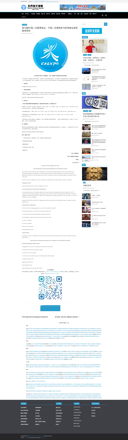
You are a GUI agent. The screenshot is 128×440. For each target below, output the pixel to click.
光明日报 (45, 376)
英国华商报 (98, 355)
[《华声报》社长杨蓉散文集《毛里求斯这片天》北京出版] (86, 87)
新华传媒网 (41, 353)
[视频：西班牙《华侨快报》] (86, 134)
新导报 (50, 359)
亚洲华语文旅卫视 (59, 386)
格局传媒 (32, 365)
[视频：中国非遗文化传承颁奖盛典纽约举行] (86, 151)
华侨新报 (74, 328)
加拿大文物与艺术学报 (45, 330)
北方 (99, 351)
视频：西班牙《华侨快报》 (97, 133)
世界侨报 (68, 372)
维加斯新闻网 (53, 332)
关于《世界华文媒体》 (96, 407)
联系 (90, 13)
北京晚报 (88, 397)
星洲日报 (56, 376)
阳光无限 (36, 396)
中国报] (35, 376)
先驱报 (46, 365)
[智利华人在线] (59, 336)
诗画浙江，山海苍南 (96, 195)
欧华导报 (68, 355)
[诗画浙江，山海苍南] (86, 196)
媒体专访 (48, 13)
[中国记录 (59, 384)
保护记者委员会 (59, 413)
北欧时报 (43, 355)
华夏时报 (50, 334)
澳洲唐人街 (33, 366)
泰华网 (45, 378)
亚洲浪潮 (71, 330)
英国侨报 (92, 355)
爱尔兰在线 (69, 357)
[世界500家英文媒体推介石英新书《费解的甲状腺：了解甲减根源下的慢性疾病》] (86, 79)
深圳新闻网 (73, 396)
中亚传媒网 (55, 394)
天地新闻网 (61, 394)
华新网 (62, 365)
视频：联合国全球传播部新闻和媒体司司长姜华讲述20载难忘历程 (99, 126)
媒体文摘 (58, 13)
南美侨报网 (91, 336)
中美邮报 (35, 334)
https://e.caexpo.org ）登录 (52, 273)
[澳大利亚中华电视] (81, 365)
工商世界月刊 (62, 376)
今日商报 (61, 397)
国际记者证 (58, 407)
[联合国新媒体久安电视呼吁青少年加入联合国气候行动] (94, 102)
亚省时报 (90, 332)
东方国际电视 (76, 409)
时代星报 (44, 386)
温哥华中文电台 (55, 330)
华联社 (85, 332)
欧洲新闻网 (47, 353)
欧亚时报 (52, 357)
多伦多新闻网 (42, 328)
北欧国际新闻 (31, 355)
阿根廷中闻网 (33, 336)
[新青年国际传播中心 (90, 384)
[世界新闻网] (38, 384)
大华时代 (43, 366)
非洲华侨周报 (41, 344)
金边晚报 (30, 374)
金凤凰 (97, 372)
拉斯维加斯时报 (78, 332)
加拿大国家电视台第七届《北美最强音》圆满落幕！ (99, 223)
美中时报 (30, 334)
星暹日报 (57, 378)
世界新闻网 (76, 394)
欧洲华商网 (85, 353)
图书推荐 (85, 54)
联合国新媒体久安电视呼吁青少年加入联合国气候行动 (94, 115)
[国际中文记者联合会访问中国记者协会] (86, 158)
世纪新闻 (42, 391)
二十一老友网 (29, 376)
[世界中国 (60, 359)
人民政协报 (29, 397)
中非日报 (34, 344)
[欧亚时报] (90, 351)
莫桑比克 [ (94, 344)
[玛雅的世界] (94, 173)
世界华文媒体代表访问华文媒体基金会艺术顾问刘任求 (35, 317)
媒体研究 (53, 13)
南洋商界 (81, 376)
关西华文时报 (44, 372)
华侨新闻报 (59, 344)
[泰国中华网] (51, 378)
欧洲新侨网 (62, 355)
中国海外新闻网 (68, 394)
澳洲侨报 (65, 366)
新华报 (63, 372)
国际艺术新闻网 (58, 328)
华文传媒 (51, 344)
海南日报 (42, 396)
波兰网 (88, 357)
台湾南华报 (31, 391)
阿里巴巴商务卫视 (46, 374)
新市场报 (55, 366)
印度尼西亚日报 (72, 374)
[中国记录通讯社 (52, 384)
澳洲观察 (94, 365)
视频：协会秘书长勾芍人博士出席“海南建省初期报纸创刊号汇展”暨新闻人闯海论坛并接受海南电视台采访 (99, 141)
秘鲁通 (54, 338)
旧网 (81, 13)
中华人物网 (48, 394)
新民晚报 (83, 397)
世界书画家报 (74, 386)
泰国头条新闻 (40, 378)
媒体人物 (43, 13)
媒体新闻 (38, 13)
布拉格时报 (82, 351)
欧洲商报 (79, 353)
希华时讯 (74, 351)
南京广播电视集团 (69, 397)
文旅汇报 (47, 391)
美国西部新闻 (37, 332)
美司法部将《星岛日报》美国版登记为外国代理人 (66, 317)
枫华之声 (95, 328)
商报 (76, 378)
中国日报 (45, 334)
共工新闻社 (67, 386)
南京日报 (56, 397)
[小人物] (53, 336)
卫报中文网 (81, 355)
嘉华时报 (36, 330)
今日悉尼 (84, 366)
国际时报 (92, 374)
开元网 (57, 355)
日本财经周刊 (37, 372)
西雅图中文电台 (79, 334)
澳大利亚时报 (72, 366)
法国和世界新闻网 (33, 351)
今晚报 (93, 396)
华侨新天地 (44, 357)
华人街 (36, 353)
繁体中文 (94, 13)
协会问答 (93, 410)
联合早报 (97, 376)
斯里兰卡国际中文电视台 (88, 378)
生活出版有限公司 (70, 376)
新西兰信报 (37, 365)
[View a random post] (105, 15)
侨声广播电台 (88, 344)
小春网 (50, 372)
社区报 (90, 328)
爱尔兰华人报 (62, 357)
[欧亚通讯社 (31, 384)
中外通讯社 (74, 372)
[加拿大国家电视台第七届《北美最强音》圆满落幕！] (86, 224)
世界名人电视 (60, 332)
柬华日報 (35, 374)
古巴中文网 (46, 338)
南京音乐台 (77, 397)
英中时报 (87, 355)
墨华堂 (78, 336)
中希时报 (68, 351)
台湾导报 (58, 391)
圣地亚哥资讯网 (62, 334)
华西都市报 (87, 394)
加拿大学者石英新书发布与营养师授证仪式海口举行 (99, 70)
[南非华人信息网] (74, 344)
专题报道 (70, 13)
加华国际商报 (93, 330)
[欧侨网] (37, 359)
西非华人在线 (43, 346)
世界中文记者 (58, 410)
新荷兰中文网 (32, 357)
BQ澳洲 (60, 366)
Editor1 (31, 33)
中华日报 (62, 338)
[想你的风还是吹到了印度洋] (86, 203)
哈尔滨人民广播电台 (65, 396)
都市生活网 (80, 330)
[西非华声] (36, 346)
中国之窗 (83, 384)
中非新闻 (81, 344)
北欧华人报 (37, 355)
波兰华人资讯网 (94, 357)
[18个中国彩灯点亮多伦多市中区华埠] (86, 217)
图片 (75, 13)
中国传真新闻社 (50, 386)
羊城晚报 (46, 397)
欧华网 (48, 351)
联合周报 (69, 359)
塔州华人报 (78, 366)
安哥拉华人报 (79, 346)
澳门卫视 (31, 381)
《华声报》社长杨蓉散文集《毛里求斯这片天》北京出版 (99, 86)
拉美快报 (34, 338)
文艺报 (92, 397)
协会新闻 (33, 13)
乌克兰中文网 (95, 353)
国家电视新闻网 (45, 332)
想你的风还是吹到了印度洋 (97, 202)
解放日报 (98, 396)
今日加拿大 (30, 330)
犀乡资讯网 (98, 374)
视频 (78, 13)
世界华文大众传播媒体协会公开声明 (39, 1)
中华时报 (55, 359)
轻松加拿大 (85, 328)
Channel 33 (57, 365)
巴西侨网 (86, 336)
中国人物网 (77, 384)
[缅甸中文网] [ (92, 372)
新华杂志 (34, 378)
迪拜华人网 (54, 374)
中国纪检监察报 (87, 396)
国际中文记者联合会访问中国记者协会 (99, 157)
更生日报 (52, 391)
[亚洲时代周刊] (44, 384)
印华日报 (65, 374)
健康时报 (65, 328)
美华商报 (72, 332)
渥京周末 (80, 328)
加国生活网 (86, 330)
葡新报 (77, 357)
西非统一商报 (63, 346)
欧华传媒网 (58, 353)
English (24, 17)
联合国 (57, 424)
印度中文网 (83, 372)
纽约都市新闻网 (24, 418)
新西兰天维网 (68, 365)
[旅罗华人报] (42, 359)
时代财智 (92, 376)
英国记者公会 (58, 418)
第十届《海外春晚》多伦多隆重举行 (99, 209)
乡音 (42, 365)
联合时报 (38, 357)
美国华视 (55, 334)
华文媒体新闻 (25, 24)
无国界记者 (58, 421)
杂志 (63, 384)
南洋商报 (51, 376)
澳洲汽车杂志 (49, 366)
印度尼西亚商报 (80, 374)
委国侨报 (71, 336)
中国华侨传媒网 (41, 394)
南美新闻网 (42, 336)
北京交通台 (56, 396)
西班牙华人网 (60, 351)
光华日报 (40, 376)
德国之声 (74, 355)
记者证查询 (86, 13)
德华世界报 (52, 355)
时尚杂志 (47, 396)
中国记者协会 (58, 416)
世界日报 (71, 378)
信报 (76, 330)
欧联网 (53, 353)
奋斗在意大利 (65, 353)
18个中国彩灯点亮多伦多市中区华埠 (99, 216)
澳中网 (38, 366)
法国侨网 (40, 351)
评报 (90, 386)
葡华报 (81, 357)
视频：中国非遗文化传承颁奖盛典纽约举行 (99, 150)
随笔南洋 (87, 376)
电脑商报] (35, 397)
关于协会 (27, 13)
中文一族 (51, 365)
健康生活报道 (50, 328)
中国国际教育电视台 (83, 386)
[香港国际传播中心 (68, 384)
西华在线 (53, 351)
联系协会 (93, 416)
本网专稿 (63, 13)
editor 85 (92, 188)
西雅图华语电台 (70, 334)
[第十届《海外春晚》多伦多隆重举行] (86, 210)
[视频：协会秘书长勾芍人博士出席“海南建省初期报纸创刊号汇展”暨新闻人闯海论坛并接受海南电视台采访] (86, 142)
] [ (52, 372)
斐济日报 (96, 346)
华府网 (40, 334)
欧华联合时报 (73, 353)
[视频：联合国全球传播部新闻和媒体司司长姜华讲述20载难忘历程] (86, 127)
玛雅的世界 (87, 185)
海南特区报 (30, 396)
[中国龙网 (93, 394)
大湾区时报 (42, 381)
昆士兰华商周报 (95, 366)
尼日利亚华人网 (55, 346)
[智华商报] (48, 336)
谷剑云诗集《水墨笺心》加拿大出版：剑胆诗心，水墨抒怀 (94, 59)
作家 (51, 396)
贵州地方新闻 (98, 397)
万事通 (69, 328)
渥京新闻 (37, 424)
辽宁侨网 (82, 394)
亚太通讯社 (66, 378)
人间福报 (37, 391)
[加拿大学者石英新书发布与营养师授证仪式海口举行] (86, 71)
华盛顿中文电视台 (88, 334)
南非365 (70, 346)
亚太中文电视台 (37, 386)
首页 (23, 13)
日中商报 (31, 372)
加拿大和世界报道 (34, 328)
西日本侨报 (55, 372)
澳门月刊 (36, 381)
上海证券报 (79, 396)
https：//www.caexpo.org (53, 271)
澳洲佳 (89, 366)
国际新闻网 (95, 386)
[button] (29, 14)
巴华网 (38, 338)
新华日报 (51, 397)
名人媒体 (67, 332)
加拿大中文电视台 (64, 330)
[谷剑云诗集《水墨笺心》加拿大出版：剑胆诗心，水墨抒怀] (94, 46)
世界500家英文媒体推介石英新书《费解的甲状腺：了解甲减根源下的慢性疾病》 (99, 78)
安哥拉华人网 (87, 346)
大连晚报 (40, 397)
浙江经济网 (33, 394)
